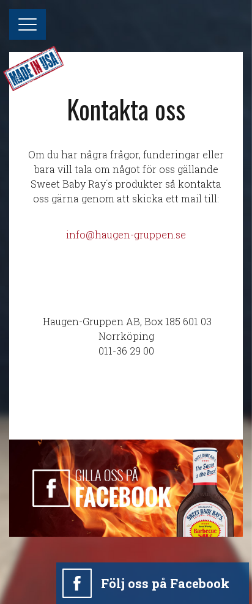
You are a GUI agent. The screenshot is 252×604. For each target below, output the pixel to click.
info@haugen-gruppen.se (126, 234)
